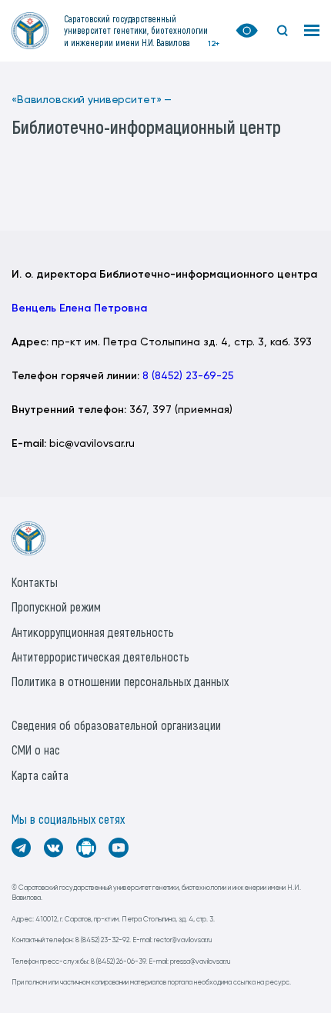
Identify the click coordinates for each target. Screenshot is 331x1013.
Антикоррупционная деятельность (93, 632)
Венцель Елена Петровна (79, 308)
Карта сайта (40, 775)
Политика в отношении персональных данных (120, 681)
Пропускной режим (56, 606)
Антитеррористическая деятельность (100, 656)
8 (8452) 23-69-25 (188, 376)
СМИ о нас (36, 749)
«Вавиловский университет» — (92, 100)
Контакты (35, 582)
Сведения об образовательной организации (116, 725)
